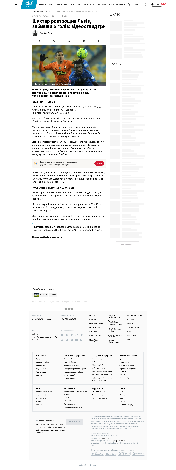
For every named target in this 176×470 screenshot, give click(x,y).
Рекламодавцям (95, 335)
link (62, 335)
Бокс (51, 4)
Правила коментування (113, 341)
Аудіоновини (41, 372)
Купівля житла (97, 395)
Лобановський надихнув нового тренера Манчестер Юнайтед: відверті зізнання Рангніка (66, 120)
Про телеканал (94, 327)
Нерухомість (97, 388)
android (97, 454)
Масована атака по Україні (74, 372)
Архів (129, 331)
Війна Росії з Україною (74, 356)
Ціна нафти (123, 359)
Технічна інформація (134, 315)
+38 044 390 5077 (68, 319)
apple (110, 454)
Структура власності (134, 327)
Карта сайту (131, 335)
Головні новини (42, 359)
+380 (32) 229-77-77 (105, 438)
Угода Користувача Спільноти (115, 336)
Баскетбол (69, 4)
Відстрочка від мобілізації (102, 375)
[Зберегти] (99, 41)
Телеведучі (93, 331)
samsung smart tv (138, 454)
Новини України (42, 362)
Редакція (92, 319)
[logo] (29, 4)
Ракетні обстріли (70, 359)
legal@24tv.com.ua (119, 441)
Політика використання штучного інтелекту (115, 322)
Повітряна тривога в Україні (75, 369)
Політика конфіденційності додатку (114, 329)
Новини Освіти (70, 388)
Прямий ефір (41, 365)
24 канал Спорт (38, 11)
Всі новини (41, 356)
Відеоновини (41, 369)
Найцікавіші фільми (44, 392)
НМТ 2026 (67, 401)
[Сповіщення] (145, 4)
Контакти (130, 319)
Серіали (39, 405)
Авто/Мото (89, 4)
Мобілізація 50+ (98, 365)
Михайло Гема (46, 33)
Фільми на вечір (42, 398)
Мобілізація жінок (99, 368)
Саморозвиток (69, 404)
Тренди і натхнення (99, 398)
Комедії (39, 401)
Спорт (122, 388)
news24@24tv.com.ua (41, 319)
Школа (66, 398)
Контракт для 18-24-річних (102, 371)
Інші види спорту (105, 4)
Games (59, 4)
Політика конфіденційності (114, 316)
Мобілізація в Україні (102, 356)
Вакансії (130, 323)
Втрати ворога (69, 378)
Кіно (38, 388)
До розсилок (74, 422)
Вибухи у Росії (69, 375)
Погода (39, 375)
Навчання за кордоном (73, 407)
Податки (122, 375)
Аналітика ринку (98, 392)
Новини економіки (128, 356)
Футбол (43, 4)
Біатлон (122, 401)
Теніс (79, 4)
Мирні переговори (71, 365)
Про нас (92, 315)
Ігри (128, 339)
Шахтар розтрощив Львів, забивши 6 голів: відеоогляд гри (76, 11)
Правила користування (94, 340)
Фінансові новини (126, 365)
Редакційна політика (96, 323)
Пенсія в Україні (125, 378)
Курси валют (124, 362)
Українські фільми (43, 395)
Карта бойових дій (71, 362)
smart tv (124, 454)
